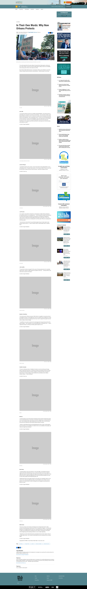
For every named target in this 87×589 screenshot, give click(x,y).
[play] (16, 6)
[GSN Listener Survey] (64, 56)
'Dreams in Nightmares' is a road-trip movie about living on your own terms (64, 90)
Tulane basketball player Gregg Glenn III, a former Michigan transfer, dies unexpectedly (64, 135)
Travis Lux (35, 32)
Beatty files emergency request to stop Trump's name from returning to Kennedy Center (64, 95)
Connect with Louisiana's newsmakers (64, 204)
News (16, 9)
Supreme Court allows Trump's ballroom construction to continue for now (64, 85)
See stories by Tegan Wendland (22, 554)
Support (32, 9)
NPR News (59, 77)
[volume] (19, 7)
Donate (69, 2)
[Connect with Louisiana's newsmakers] (64, 196)
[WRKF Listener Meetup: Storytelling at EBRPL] (64, 26)
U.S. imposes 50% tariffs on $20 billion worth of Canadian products (64, 81)
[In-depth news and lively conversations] (64, 157)
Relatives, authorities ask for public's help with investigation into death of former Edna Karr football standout (65, 141)
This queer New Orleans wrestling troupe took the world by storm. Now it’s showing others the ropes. (64, 146)
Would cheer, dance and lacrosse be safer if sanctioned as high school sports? (65, 130)
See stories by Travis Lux (21, 562)
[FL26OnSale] (64, 41)
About (42, 9)
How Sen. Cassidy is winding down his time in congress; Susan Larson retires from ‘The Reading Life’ (67, 229)
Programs (27, 9)
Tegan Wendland (30, 32)
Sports (58, 126)
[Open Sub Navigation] (23, 9)
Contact (37, 9)
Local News (18, 21)
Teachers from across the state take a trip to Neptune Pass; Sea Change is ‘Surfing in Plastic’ (66, 274)
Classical (21, 9)
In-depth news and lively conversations (64, 167)
